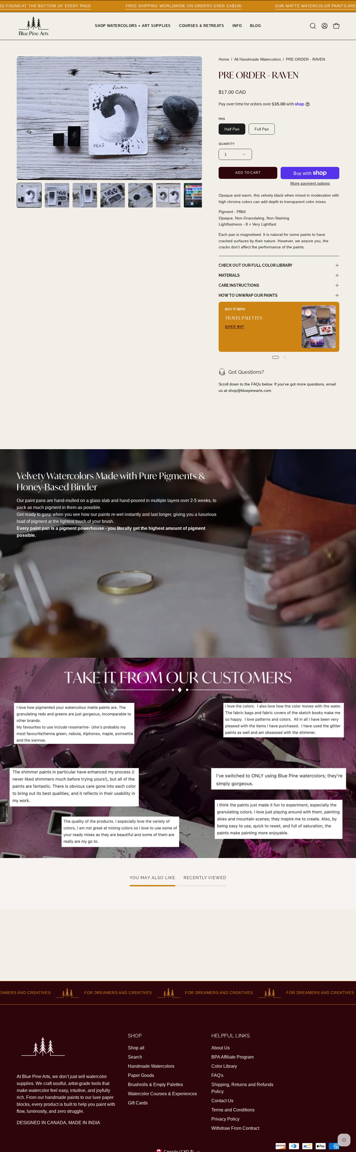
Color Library (224, 1066)
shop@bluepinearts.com (249, 390)
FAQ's (217, 1075)
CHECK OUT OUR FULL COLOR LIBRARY (255, 265)
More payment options (310, 183)
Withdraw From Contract (235, 1128)
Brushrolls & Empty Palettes (155, 1084)
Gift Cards (138, 1103)
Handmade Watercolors (151, 1066)
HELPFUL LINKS (230, 1036)
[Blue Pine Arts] (33, 26)
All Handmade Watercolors (257, 59)
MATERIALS (229, 275)
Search (135, 1057)
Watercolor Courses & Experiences (162, 1093)
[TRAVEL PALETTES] (319, 326)
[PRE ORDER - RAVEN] (29, 195)
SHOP (135, 1036)
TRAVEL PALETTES (243, 318)
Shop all (136, 1047)
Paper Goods (141, 1075)
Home (224, 59)
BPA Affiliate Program (232, 1057)
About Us (220, 1047)
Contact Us (222, 1100)
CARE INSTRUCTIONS (239, 285)
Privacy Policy (225, 1119)
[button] (313, 26)
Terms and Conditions (232, 1109)
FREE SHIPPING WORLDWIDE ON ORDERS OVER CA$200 (82, 6)
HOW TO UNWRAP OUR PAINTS (248, 295)
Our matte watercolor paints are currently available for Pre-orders (258, 6)
